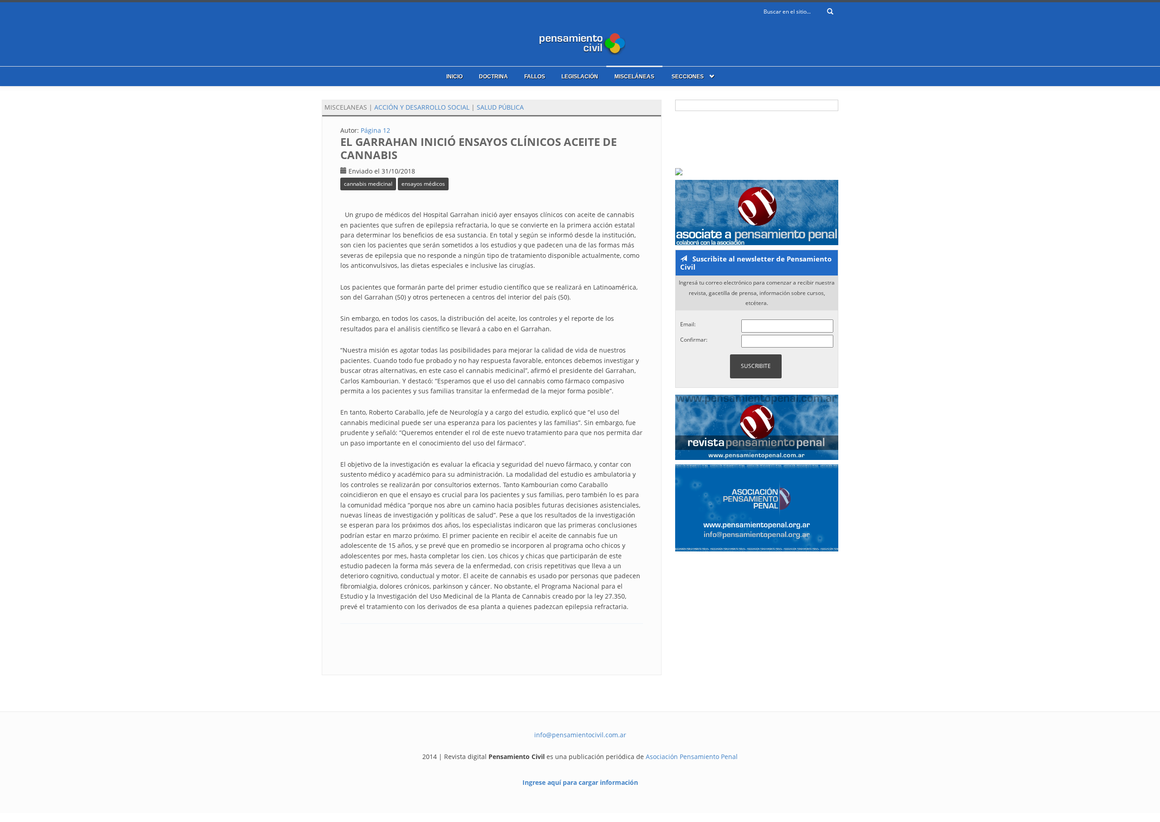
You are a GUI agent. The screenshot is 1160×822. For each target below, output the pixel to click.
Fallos (534, 76)
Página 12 (375, 130)
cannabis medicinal (368, 184)
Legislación (579, 76)
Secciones (688, 76)
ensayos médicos (423, 184)
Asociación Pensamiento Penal (692, 756)
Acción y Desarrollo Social (421, 107)
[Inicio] (580, 42)
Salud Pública (500, 107)
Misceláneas (634, 76)
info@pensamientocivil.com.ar (580, 734)
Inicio (454, 76)
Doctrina (493, 76)
